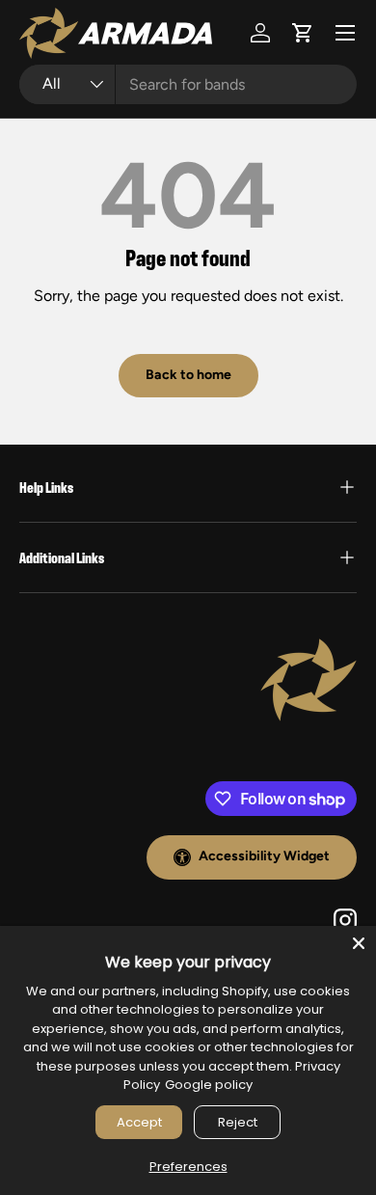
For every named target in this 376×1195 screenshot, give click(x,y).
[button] (303, 33)
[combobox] (188, 84)
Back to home (188, 375)
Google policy (209, 1084)
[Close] (358, 943)
